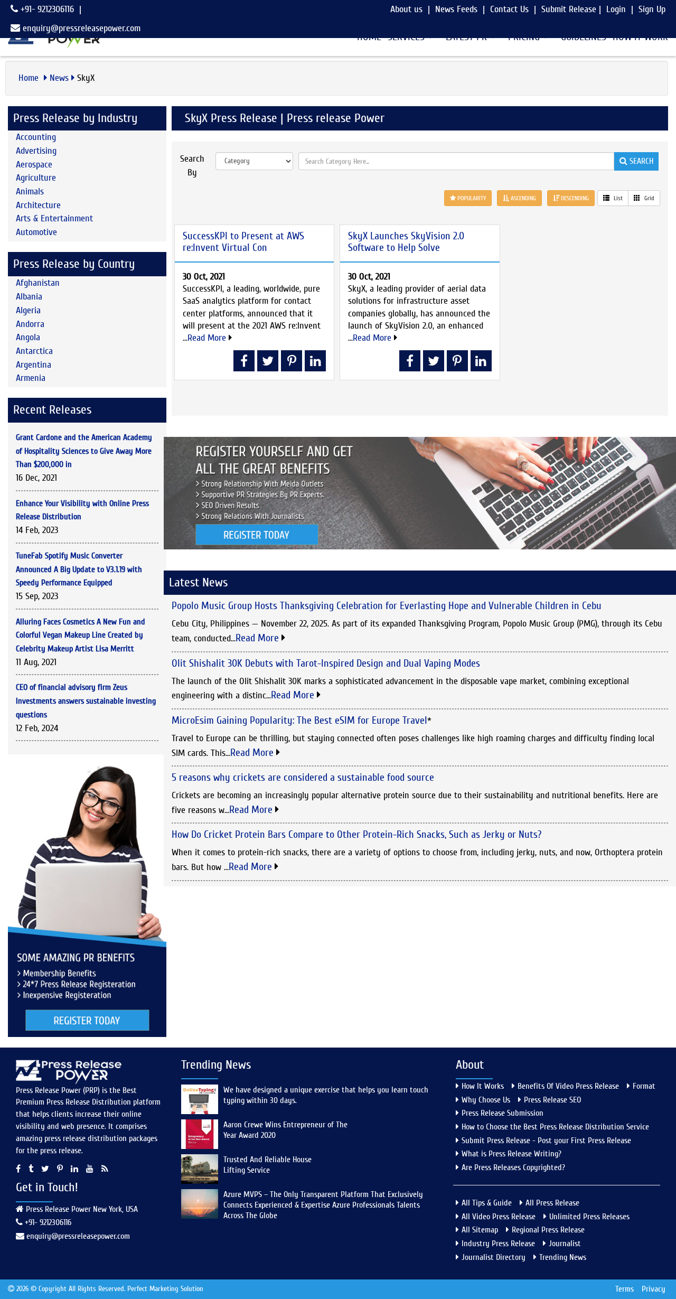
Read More (208, 337)
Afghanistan (38, 282)
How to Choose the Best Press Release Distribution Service (555, 1127)
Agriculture (36, 177)
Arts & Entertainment (54, 218)
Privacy (653, 1289)
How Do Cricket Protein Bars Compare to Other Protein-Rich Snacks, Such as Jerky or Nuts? (356, 834)
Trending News (562, 1257)
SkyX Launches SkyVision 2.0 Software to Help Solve (406, 242)
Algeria (28, 310)
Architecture (38, 205)
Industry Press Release (498, 1243)
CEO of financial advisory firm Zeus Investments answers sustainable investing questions (86, 701)
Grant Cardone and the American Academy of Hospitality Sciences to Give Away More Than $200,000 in (84, 451)
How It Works (483, 1086)
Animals (30, 191)
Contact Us (509, 9)
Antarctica (34, 351)
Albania (29, 296)
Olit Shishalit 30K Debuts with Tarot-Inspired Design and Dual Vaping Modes (326, 663)
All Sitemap (480, 1230)
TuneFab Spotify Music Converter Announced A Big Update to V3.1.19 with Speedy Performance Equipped (79, 569)
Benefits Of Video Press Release (568, 1086)
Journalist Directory (493, 1257)
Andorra (30, 324)
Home (29, 77)
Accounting (36, 137)
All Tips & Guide (487, 1203)
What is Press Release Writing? (511, 1153)
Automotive (36, 232)
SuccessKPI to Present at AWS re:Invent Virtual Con (243, 242)
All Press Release (552, 1203)
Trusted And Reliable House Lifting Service (267, 1165)
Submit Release (568, 9)
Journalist (565, 1243)
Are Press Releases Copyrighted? (513, 1167)
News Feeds (456, 9)
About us (406, 9)
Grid (648, 198)
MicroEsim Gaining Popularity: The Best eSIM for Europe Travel (299, 720)
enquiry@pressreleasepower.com (81, 28)
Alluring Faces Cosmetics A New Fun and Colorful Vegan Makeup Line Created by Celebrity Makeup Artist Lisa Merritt (80, 635)
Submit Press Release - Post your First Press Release (546, 1140)
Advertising (36, 150)
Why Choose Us (486, 1100)
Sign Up (652, 9)
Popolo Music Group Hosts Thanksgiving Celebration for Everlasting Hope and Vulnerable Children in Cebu (387, 606)
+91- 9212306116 (46, 9)
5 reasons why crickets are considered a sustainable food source (303, 777)
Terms (624, 1289)
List (617, 198)
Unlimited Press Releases (589, 1216)
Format (644, 1086)
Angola (28, 337)
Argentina (33, 364)
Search (640, 161)
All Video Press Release (499, 1216)
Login (616, 9)
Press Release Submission (502, 1113)
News (59, 77)
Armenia (30, 378)
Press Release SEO (552, 1100)
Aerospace (34, 164)
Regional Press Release (548, 1230)
